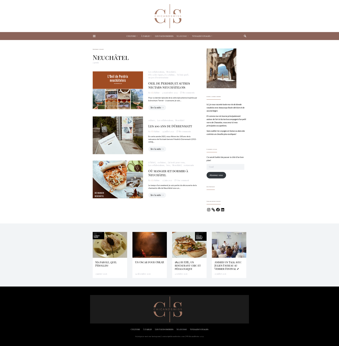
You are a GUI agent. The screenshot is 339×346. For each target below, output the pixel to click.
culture (151, 120)
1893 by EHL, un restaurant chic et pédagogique (188, 265)
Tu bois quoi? (182, 74)
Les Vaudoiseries (164, 36)
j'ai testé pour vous (176, 162)
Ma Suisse (182, 36)
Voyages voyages (201, 36)
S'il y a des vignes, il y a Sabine (161, 74)
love (168, 165)
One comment (183, 180)
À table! (145, 36)
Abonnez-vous (216, 175)
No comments (189, 92)
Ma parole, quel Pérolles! (106, 263)
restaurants (189, 165)
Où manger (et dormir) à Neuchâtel (168, 173)
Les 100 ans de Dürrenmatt (170, 126)
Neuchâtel (170, 71)
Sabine (157, 92)
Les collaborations (156, 71)
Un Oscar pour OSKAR (149, 262)
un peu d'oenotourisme (158, 77)
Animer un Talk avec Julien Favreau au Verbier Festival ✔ (228, 265)
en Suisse (162, 162)
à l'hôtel (151, 162)
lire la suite (156, 107)
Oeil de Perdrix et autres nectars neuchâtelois (169, 85)
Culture (131, 36)
